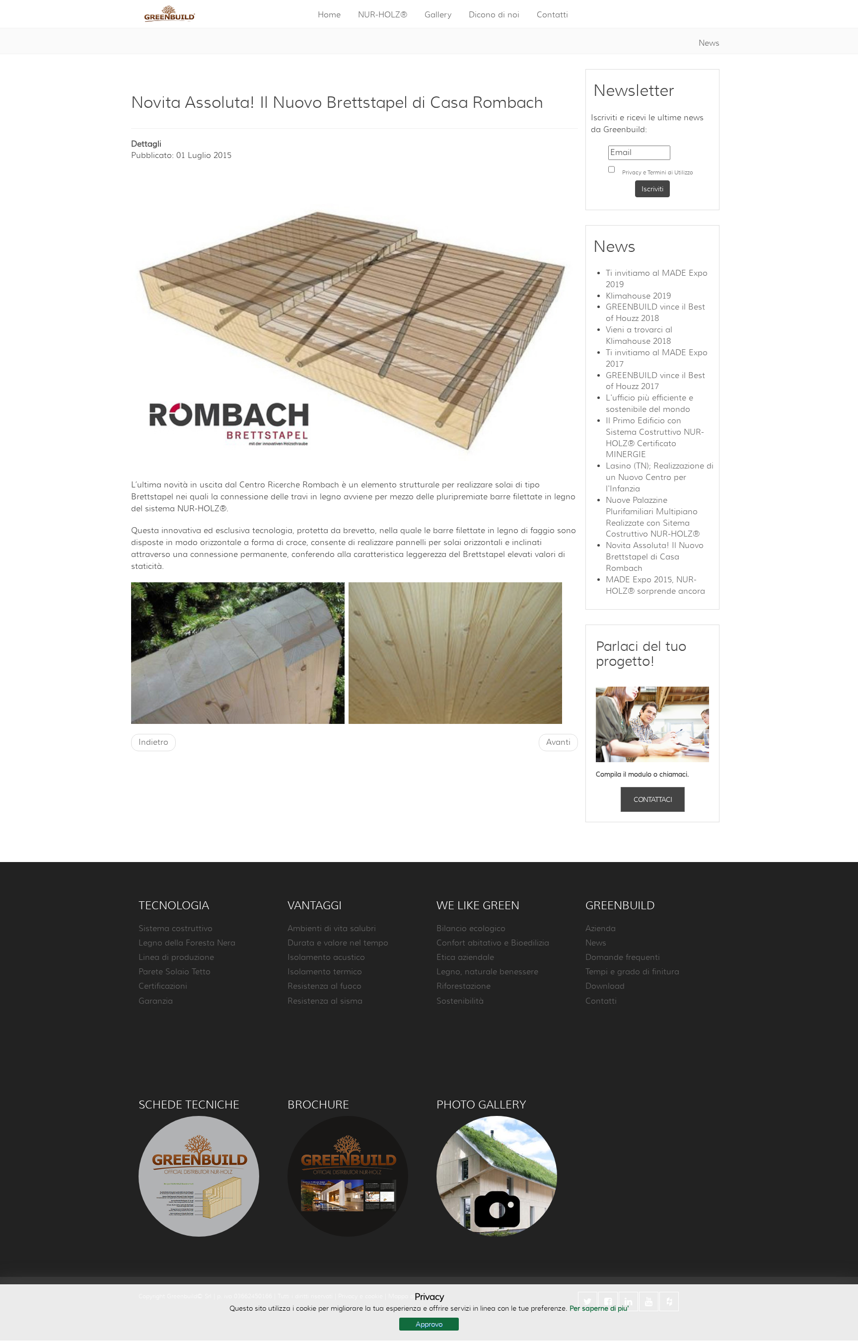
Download (605, 986)
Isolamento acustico (326, 957)
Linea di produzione (176, 957)
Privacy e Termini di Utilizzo (657, 172)
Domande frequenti (622, 957)
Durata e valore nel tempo (337, 943)
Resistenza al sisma (324, 1001)
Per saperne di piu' (599, 1308)
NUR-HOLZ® (382, 15)
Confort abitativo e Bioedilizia (492, 943)
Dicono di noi (494, 15)
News (709, 43)
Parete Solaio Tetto (175, 972)
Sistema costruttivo (176, 929)
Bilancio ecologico (470, 929)
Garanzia (156, 1001)
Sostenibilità (460, 1001)
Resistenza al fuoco (324, 986)
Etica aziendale (465, 957)
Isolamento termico (324, 972)
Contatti (552, 15)
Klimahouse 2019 (638, 296)
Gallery (438, 15)
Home (329, 15)
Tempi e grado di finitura (632, 972)
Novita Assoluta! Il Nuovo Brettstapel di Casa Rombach (655, 557)
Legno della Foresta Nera (187, 943)
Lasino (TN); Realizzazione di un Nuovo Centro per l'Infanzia (660, 477)
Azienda (600, 929)
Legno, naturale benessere (487, 972)
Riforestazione (463, 986)
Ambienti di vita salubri (331, 929)
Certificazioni (163, 986)
